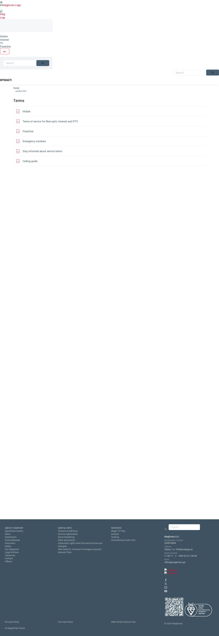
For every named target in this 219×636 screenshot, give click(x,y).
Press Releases (12, 540)
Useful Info (21, 91)
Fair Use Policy (65, 621)
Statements (11, 537)
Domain (115, 533)
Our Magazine (12, 549)
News (7, 533)
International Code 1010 (123, 540)
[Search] (42, 63)
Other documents (66, 540)
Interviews (10, 543)
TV (1, 43)
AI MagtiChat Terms (15, 628)
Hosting (115, 537)
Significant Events (14, 530)
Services (116, 527)
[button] (165, 579)
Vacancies (10, 555)
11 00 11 (168, 555)
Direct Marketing (66, 537)
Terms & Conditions (68, 530)
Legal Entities (12, 552)
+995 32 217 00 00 (187, 555)
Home (16, 87)
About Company (14, 527)
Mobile (4, 36)
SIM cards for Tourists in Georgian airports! (79, 549)
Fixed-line (5, 46)
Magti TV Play (118, 530)
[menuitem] (26, 36)
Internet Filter (65, 552)
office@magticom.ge (174, 562)
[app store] (170, 570)
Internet (4, 39)
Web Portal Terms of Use (123, 621)
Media (8, 546)
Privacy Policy (12, 621)
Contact (9, 558)
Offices (8, 561)
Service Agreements (68, 533)
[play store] (170, 573)
